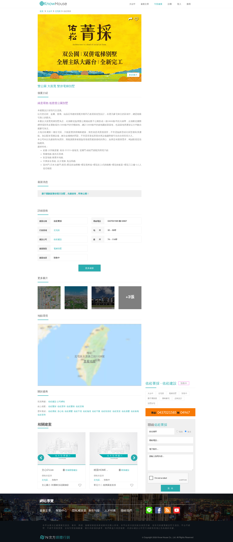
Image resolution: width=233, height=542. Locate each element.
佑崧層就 (52, 411)
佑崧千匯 (96, 411)
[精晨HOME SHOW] (131, 485)
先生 (181, 431)
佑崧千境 (78, 411)
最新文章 (45, 510)
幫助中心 (61, 510)
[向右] (134, 457)
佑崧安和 (42, 414)
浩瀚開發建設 (71, 469)
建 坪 (97, 239)
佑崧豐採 (52, 406)
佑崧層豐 (69, 411)
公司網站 (61, 401)
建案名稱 (43, 221)
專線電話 (97, 221)
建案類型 (43, 248)
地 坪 (97, 230)
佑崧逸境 (87, 411)
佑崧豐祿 (71, 406)
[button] (89, 193)
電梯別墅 (58, 248)
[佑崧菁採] (136, 18)
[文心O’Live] (79, 485)
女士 (189, 431)
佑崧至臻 (80, 406)
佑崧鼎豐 (126, 411)
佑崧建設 (58, 239)
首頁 (41, 11)
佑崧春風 (135, 411)
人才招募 (110, 510)
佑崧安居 (116, 411)
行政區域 (43, 230)
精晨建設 (125, 469)
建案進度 (43, 257)
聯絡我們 (126, 510)
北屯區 (58, 11)
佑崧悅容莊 (106, 411)
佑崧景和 (61, 406)
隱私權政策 (79, 510)
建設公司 (43, 239)
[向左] (41, 457)
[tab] (89, 193)
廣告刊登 (94, 510)
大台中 (49, 11)
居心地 (60, 411)
